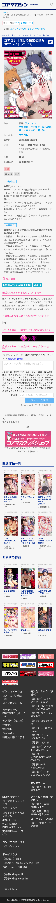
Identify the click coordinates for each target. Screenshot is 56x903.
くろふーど (29, 130)
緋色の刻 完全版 (44, 630)
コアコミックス (11, 846)
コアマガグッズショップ (13, 802)
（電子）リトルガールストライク (41, 736)
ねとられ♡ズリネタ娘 (10, 631)
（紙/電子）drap (11, 858)
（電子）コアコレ (40, 742)
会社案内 (7, 725)
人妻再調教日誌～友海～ (44, 591)
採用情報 (7, 729)
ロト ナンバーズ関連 (41, 819)
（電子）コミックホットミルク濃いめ (41, 707)
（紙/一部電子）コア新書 (40, 824)
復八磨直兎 (26, 502)
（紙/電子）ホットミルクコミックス (40, 773)
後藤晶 (8, 596)
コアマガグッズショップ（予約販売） (28, 28)
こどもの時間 (10, 590)
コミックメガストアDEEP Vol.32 (10, 499)
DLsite (37, 284)
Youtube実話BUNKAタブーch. (11, 825)
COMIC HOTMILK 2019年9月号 (45, 540)
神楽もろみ (8, 548)
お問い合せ (8, 733)
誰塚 (45, 507)
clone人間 (26, 633)
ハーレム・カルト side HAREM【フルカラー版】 (28, 540)
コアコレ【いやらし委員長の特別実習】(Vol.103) (44, 500)
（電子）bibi (9, 889)
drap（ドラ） (10, 820)
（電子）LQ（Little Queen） (41, 729)
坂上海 (40, 130)
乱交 (17, 174)
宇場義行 (23, 126)
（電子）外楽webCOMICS (37, 765)
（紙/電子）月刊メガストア (40, 788)
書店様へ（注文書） (13, 720)
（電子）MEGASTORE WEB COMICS (40, 757)
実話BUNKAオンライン (12, 832)
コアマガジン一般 (12, 703)
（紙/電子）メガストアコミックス (40, 748)
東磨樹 (25, 598)
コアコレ (23, 135)
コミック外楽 (9, 808)
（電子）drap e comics (15, 878)
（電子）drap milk (12, 874)
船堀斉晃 (43, 596)
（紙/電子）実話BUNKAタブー (39, 805)
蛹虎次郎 (9, 635)
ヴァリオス (30, 123)
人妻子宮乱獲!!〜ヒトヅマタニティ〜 (28, 593)
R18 (31, 23)
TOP (4, 12)
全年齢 (24, 23)
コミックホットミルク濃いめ (13, 814)
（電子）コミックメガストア (41, 714)
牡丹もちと (47, 546)
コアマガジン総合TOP (12, 697)
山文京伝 (43, 635)
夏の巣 (23, 630)
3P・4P (8, 174)
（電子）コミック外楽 (41, 722)
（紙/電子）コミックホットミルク (40, 700)
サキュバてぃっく (27, 498)
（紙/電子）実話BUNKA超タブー (39, 812)
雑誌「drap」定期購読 (15, 867)
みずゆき (35, 126)
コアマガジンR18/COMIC (9, 711)
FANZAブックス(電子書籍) (17, 284)
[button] (52, 4)
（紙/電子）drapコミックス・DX (20, 863)
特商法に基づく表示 (13, 737)
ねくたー (12, 505)
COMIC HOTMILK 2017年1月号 (10, 540)
